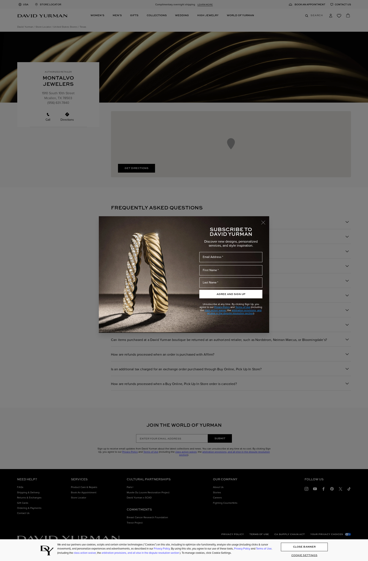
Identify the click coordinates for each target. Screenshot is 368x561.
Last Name (210, 282)
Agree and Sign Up (231, 294)
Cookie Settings (304, 555)
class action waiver (215, 310)
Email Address (212, 257)
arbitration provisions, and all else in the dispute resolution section (234, 311)
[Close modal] (265, 220)
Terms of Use (242, 307)
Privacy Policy (222, 307)
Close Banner (304, 547)
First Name (210, 270)
